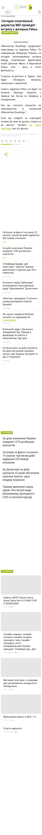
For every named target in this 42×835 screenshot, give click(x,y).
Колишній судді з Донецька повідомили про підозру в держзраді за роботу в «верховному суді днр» (18, 334)
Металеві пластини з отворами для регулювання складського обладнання (20, 683)
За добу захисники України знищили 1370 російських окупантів (19, 442)
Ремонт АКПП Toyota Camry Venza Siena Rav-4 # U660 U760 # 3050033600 (20, 600)
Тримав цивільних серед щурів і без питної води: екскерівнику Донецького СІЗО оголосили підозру (18, 492)
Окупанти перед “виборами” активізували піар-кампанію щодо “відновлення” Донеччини (20, 285)
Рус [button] (7, 12)
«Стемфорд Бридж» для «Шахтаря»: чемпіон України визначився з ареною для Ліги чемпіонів (19, 268)
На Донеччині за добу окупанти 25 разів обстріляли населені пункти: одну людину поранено (21, 475)
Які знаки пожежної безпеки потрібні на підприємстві (18, 316)
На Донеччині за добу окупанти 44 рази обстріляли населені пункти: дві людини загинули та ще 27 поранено (20, 352)
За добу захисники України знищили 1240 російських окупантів (17, 251)
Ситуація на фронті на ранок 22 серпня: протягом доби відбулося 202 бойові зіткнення (21, 235)
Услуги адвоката (12, 728)
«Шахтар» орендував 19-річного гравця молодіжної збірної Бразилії (20, 301)
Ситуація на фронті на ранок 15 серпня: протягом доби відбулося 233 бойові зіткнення (20, 457)
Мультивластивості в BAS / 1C (19, 716)
